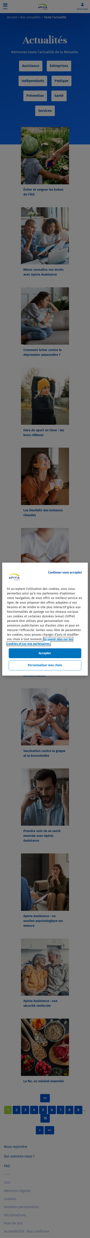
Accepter (45, 653)
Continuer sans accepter (65, 572)
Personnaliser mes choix (45, 665)
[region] (45, 618)
